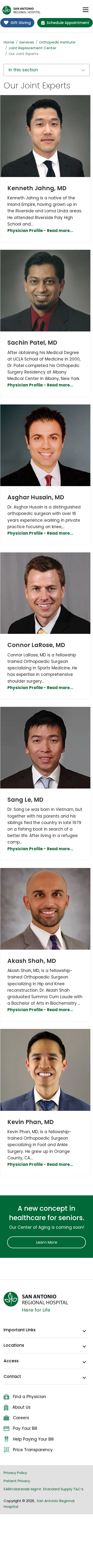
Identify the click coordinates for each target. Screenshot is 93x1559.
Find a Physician (29, 1397)
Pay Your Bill (25, 1428)
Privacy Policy (15, 1472)
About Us (21, 1407)
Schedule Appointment (68, 22)
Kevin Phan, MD (30, 1122)
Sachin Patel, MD (32, 342)
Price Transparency (33, 1450)
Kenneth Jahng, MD (37, 188)
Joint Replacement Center (32, 47)
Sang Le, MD (25, 799)
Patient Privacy (17, 1480)
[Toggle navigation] (85, 9)
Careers (21, 1418)
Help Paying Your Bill (33, 1439)
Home (9, 42)
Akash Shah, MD (31, 961)
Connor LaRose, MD (36, 645)
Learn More (46, 1242)
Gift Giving (20, 22)
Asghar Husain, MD (35, 497)
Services (26, 42)
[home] (21, 10)
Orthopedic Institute (57, 42)
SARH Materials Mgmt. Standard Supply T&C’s (43, 1489)
